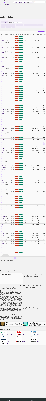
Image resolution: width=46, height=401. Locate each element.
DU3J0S (3, 139)
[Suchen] (32, 2)
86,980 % (17, 66)
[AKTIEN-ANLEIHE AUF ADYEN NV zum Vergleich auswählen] (1, 57)
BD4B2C (3, 128)
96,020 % (21, 152)
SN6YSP (3, 45)
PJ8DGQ (3, 207)
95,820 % (17, 152)
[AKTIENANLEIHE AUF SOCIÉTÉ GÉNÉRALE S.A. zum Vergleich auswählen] (1, 214)
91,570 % (21, 42)
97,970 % (17, 128)
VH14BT (3, 205)
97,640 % (17, 169)
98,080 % (21, 180)
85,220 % (17, 55)
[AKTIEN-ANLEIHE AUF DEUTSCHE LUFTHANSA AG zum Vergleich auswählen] (1, 180)
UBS (8, 341)
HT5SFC (3, 196)
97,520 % (21, 96)
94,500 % (17, 126)
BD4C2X (3, 237)
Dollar (26, 400)
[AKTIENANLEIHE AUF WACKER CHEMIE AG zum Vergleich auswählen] (1, 88)
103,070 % (17, 216)
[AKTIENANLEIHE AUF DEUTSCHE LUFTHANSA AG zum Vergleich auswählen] (1, 184)
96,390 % (17, 73)
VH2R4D (3, 61)
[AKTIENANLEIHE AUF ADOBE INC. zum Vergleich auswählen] (1, 205)
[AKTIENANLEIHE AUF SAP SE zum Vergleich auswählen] (1, 241)
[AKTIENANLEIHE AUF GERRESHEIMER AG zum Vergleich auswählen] (1, 59)
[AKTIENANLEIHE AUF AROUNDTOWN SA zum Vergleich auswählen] (1, 96)
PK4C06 (3, 252)
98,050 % (17, 115)
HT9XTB (3, 73)
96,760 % (21, 111)
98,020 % (21, 88)
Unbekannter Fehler (38, 1)
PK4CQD (3, 71)
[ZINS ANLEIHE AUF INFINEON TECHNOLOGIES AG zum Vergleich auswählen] (1, 119)
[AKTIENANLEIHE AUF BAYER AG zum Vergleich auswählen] (1, 239)
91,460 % (17, 61)
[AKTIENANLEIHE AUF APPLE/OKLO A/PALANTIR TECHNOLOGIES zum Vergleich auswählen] (1, 36)
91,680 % (21, 119)
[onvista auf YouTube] (9, 400)
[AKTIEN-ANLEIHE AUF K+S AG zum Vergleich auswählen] (1, 196)
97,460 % (21, 239)
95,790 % (21, 222)
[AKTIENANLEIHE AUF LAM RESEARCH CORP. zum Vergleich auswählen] (1, 237)
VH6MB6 (3, 36)
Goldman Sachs (9, 334)
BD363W (3, 198)
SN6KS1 (3, 55)
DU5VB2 (3, 68)
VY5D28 (3, 137)
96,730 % (17, 75)
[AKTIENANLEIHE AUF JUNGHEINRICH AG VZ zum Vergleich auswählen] (1, 174)
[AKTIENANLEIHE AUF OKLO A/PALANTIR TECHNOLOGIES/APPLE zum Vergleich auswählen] (1, 38)
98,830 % (21, 220)
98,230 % (21, 105)
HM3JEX (3, 146)
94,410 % (21, 158)
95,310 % (21, 49)
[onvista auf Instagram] (10, 400)
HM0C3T (3, 100)
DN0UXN (3, 111)
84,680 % (21, 207)
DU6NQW (3, 96)
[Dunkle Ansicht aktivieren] (4, 0)
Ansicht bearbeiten (40, 32)
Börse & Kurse (1, 4)
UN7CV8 (3, 98)
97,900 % (21, 184)
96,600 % (17, 148)
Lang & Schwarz (39, 336)
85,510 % (21, 165)
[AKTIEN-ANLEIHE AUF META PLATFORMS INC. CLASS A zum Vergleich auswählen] (1, 52)
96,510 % (17, 111)
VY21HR (3, 178)
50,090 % (21, 38)
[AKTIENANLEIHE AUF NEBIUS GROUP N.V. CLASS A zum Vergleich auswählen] (1, 81)
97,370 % (17, 77)
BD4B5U (3, 189)
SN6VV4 (3, 40)
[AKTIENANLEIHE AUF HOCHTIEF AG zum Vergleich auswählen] (1, 135)
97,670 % (17, 98)
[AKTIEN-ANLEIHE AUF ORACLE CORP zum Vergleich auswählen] (1, 45)
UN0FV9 (3, 107)
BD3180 (3, 191)
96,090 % (21, 144)
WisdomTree (9, 343)
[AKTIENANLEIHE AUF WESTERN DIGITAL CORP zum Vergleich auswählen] (1, 109)
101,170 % (21, 191)
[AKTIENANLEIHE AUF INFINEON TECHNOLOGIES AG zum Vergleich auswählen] (1, 77)
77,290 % (21, 40)
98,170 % (21, 86)
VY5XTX (3, 121)
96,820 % (17, 81)
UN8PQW (3, 79)
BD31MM (3, 216)
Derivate (4, 4)
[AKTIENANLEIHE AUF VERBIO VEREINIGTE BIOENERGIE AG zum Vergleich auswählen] (1, 243)
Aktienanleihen (7, 4)
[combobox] (17, 22)
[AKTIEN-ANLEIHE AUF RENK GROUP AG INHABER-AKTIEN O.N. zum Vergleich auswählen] (1, 152)
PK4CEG (3, 113)
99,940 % (17, 109)
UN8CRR (3, 77)
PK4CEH (3, 130)
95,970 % (21, 92)
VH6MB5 (3, 38)
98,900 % (21, 146)
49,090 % (17, 38)
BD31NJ (3, 81)
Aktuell (16, 2)
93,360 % (21, 68)
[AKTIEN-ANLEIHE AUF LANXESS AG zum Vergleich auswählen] (1, 71)
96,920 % (21, 81)
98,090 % (21, 98)
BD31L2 (3, 126)
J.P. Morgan (23, 336)
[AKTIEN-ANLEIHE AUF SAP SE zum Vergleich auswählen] (1, 245)
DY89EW (3, 169)
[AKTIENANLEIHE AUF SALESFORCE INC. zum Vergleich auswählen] (1, 154)
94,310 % (17, 158)
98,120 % (17, 105)
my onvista (20, 2)
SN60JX (3, 57)
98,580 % (17, 220)
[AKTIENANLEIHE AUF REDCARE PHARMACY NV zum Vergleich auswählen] (1, 139)
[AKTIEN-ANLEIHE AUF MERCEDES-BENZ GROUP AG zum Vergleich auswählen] (1, 66)
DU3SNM (3, 59)
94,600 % (21, 126)
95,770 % (17, 59)
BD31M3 (3, 200)
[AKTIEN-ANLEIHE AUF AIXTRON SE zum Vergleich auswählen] (1, 124)
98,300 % (17, 146)
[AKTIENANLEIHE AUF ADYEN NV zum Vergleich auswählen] (1, 182)
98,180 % (21, 139)
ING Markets (9, 336)
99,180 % (21, 243)
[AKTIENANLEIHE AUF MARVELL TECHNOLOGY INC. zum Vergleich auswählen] (1, 216)
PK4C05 (3, 245)
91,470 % (17, 42)
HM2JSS (3, 163)
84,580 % (17, 207)
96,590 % (21, 73)
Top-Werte (32, 400)
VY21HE (3, 218)
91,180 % (21, 137)
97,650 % (17, 184)
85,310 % (17, 165)
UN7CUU (3, 233)
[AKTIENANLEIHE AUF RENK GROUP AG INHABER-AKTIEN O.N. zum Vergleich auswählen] (1, 111)
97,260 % (17, 241)
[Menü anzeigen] (14, 2)
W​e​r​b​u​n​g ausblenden (29, 352)
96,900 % (17, 100)
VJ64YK (3, 156)
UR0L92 (3, 239)
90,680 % (17, 119)
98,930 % (17, 243)
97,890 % (21, 169)
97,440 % (17, 237)
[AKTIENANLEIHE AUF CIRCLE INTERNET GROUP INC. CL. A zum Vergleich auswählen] (1, 137)
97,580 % (21, 77)
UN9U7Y (3, 214)
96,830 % (21, 75)
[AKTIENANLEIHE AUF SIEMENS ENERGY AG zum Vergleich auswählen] (1, 105)
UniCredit (23, 341)
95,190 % (21, 189)
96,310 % (21, 107)
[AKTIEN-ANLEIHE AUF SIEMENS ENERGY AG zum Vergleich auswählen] (1, 146)
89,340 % (17, 130)
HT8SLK (3, 94)
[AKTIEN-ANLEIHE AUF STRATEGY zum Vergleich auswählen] (1, 42)
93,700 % (21, 156)
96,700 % (21, 148)
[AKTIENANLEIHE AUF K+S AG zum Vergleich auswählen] (1, 169)
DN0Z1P (3, 117)
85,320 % (21, 55)
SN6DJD (3, 47)
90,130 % (17, 218)
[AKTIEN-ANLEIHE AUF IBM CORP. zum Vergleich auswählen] (1, 55)
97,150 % (21, 163)
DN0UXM (3, 226)
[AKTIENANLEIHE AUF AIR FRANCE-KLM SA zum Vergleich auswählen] (1, 220)
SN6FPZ (3, 42)
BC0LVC (3, 119)
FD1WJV (3, 152)
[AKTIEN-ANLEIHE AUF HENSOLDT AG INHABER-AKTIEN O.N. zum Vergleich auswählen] (1, 142)
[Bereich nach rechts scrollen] (44, 143)
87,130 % (17, 57)
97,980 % (17, 180)
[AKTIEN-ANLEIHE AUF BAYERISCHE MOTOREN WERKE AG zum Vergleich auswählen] (1, 165)
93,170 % (21, 117)
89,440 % (21, 130)
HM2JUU (3, 90)
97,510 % (17, 139)
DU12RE (3, 182)
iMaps (38, 334)
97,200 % (21, 100)
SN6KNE (3, 52)
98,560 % (21, 150)
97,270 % (17, 96)
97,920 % (17, 86)
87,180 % (21, 66)
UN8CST (3, 88)
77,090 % (17, 40)
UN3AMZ (3, 167)
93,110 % (17, 68)
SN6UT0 (3, 202)
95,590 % (17, 222)
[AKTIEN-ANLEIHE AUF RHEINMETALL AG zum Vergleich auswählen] (1, 40)
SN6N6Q (3, 224)
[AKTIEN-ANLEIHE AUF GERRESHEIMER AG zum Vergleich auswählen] (1, 49)
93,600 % (17, 156)
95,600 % (17, 245)
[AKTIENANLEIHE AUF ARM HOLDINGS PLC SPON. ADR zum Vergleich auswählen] (1, 132)
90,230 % (21, 218)
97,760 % (21, 90)
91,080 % (17, 137)
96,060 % (17, 107)
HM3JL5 (3, 222)
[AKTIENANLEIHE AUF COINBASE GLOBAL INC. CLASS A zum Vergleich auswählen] (1, 158)
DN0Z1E (3, 86)
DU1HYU (3, 184)
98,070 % (21, 128)
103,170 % (21, 216)
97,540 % (21, 237)
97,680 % (21, 200)
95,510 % (17, 182)
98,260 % (17, 150)
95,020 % (17, 235)
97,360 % (17, 88)
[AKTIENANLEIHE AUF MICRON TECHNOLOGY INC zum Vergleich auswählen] (1, 161)
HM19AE (3, 150)
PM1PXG (3, 231)
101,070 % (17, 191)
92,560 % (17, 113)
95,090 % (17, 189)
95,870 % (17, 92)
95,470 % (21, 79)
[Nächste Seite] (33, 258)
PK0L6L (3, 180)
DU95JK (3, 243)
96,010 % (21, 182)
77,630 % (21, 47)
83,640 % (17, 167)
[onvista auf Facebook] (7, 400)
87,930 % (21, 167)
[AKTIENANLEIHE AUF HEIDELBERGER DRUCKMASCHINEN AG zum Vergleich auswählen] (1, 68)
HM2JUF (3, 176)
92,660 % (21, 61)
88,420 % (21, 52)
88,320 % (17, 52)
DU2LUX (3, 241)
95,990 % (17, 144)
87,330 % (21, 57)
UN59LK (3, 105)
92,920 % (17, 117)
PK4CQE (3, 75)
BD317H (3, 144)
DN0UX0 (3, 235)
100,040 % (21, 109)
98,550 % (21, 115)
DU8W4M (3, 115)
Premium (24, 2)
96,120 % (21, 94)
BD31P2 (3, 109)
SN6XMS (3, 66)
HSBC (23, 334)
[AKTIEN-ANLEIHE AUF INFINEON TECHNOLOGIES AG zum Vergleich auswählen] (1, 224)
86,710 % (17, 224)
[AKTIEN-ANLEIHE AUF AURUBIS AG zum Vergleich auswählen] (1, 90)
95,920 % (17, 94)
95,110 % (17, 49)
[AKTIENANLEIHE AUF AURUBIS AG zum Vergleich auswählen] (1, 98)
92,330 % (21, 154)
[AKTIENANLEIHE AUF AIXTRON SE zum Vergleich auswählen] (1, 86)
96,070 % (21, 59)
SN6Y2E (3, 165)
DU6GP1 (3, 220)
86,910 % (21, 224)
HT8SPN (3, 49)
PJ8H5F (3, 92)
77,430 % (17, 47)
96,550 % (17, 163)
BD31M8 (3, 148)
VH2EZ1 (3, 154)
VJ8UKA (3, 158)
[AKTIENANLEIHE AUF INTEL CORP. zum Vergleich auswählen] (1, 121)
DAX (21, 400)
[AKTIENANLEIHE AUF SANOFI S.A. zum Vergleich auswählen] (1, 167)
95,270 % (17, 79)
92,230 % (17, 154)
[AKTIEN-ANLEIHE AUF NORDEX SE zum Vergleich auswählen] (1, 222)
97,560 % (17, 90)
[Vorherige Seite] (13, 258)
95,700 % (21, 245)
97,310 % (17, 239)
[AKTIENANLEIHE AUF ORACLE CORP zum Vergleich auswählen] (1, 128)
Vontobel (38, 341)
